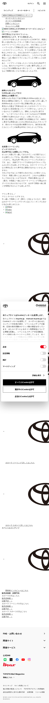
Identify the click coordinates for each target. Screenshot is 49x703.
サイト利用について (21, 686)
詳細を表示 (36, 375)
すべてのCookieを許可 (24, 382)
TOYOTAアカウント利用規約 (34, 689)
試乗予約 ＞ (7, 601)
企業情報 (30, 692)
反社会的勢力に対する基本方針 (14, 692)
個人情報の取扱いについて (12, 689)
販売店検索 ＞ (7, 598)
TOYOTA (4, 3)
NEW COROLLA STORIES (17, 15)
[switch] (43, 353)
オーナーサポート (24, 10)
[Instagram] (29, 660)
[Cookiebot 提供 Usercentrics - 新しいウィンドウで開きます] (35, 305)
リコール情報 (40, 692)
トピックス (41, 10)
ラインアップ (8, 10)
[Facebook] (17, 660)
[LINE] (5, 660)
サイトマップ (7, 686)
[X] (11, 660)
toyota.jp (20, 319)
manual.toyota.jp (34, 319)
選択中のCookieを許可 (24, 389)
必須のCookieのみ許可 (24, 396)
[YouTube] (23, 660)
